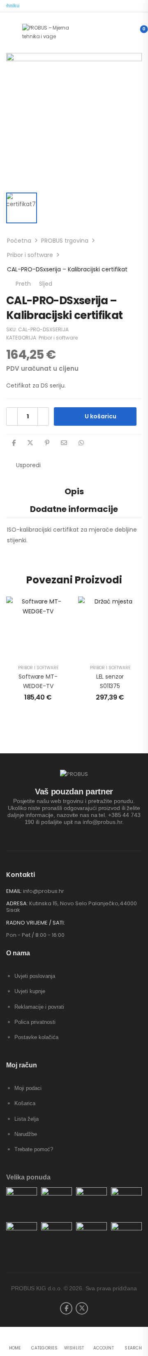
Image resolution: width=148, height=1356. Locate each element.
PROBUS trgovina (64, 240)
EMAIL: (14, 891)
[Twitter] (30, 443)
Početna (19, 240)
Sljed (50, 284)
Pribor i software (30, 255)
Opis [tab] (74, 491)
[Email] (64, 443)
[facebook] (66, 1308)
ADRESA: (17, 903)
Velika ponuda (28, 1177)
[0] (137, 32)
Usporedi (28, 465)
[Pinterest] (47, 443)
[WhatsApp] (81, 443)
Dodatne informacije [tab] (74, 509)
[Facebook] (14, 443)
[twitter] (82, 1308)
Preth (21, 284)
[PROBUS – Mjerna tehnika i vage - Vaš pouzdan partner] (53, 32)
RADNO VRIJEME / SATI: (35, 923)
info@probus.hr (43, 891)
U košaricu (100, 416)
